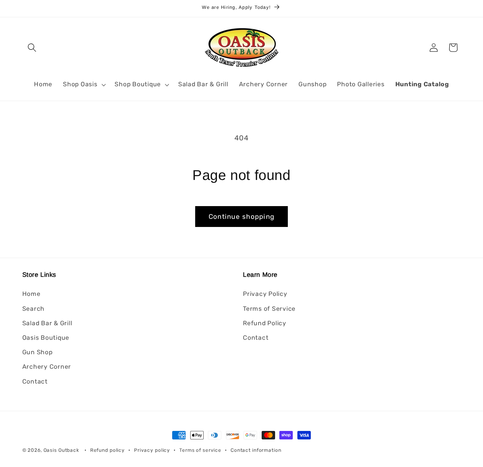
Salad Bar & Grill (47, 323)
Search (33, 308)
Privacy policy (152, 450)
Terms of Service (269, 308)
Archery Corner (46, 366)
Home (31, 294)
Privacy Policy (265, 294)
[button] (32, 47)
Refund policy (107, 450)
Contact (35, 381)
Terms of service (200, 450)
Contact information (256, 450)
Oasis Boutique (46, 337)
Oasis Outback (61, 450)
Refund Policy (264, 323)
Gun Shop (37, 352)
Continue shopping (241, 216)
